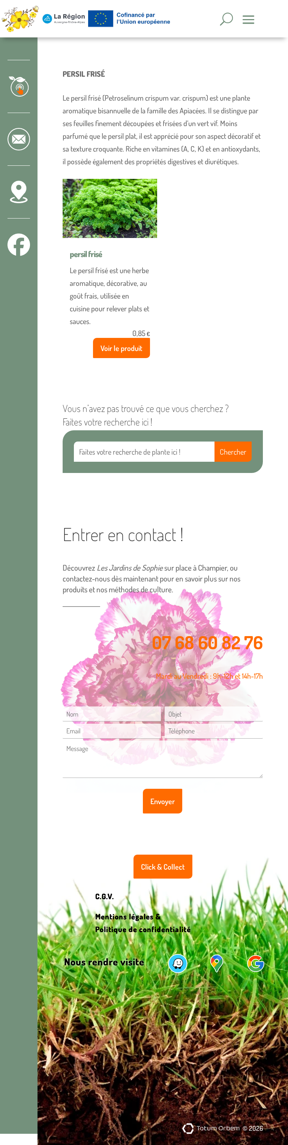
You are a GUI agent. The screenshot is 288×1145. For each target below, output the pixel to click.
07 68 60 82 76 (207, 642)
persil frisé (86, 253)
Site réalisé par (159, 1128)
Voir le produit (121, 348)
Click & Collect (163, 866)
